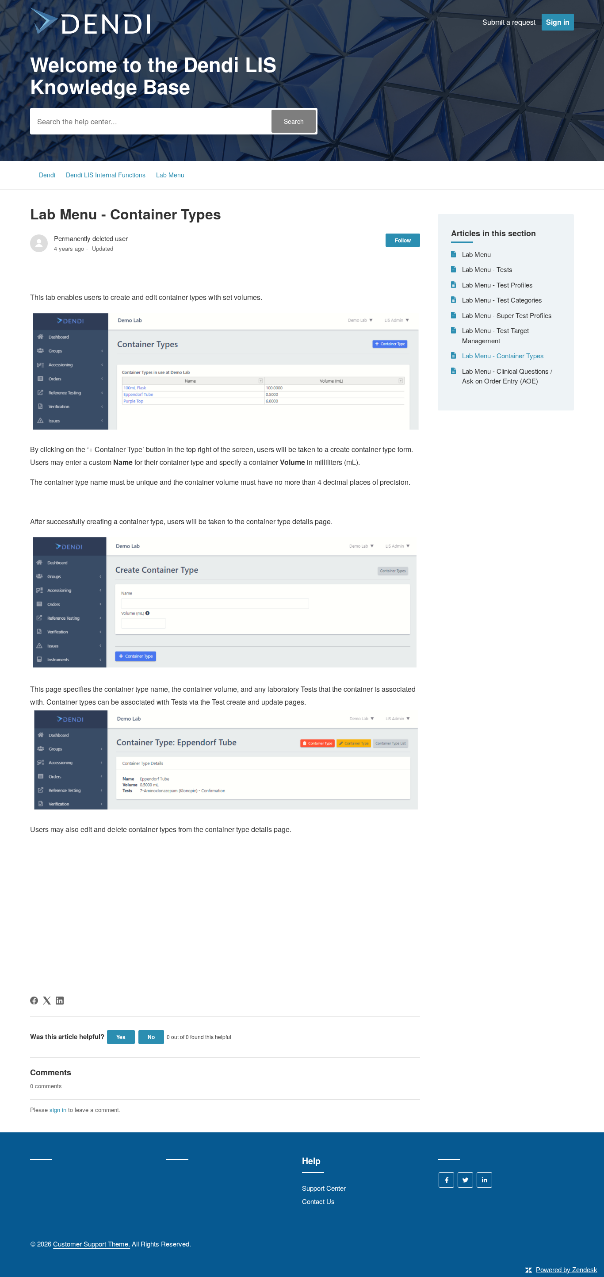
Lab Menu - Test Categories (502, 299)
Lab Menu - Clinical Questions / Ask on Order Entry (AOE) (507, 376)
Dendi (47, 174)
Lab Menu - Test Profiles (497, 284)
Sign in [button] (558, 22)
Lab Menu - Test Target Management (495, 335)
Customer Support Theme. (91, 1243)
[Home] (90, 31)
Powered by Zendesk (566, 1269)
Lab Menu (170, 174)
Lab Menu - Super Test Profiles (507, 315)
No (151, 1037)
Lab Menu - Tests (487, 269)
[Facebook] (34, 1001)
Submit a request (508, 22)
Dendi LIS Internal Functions (106, 174)
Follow (403, 240)
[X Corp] (47, 1001)
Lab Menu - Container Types (503, 355)
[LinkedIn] (60, 1001)
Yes (121, 1037)
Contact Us (318, 1201)
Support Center (324, 1188)
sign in (58, 1109)
